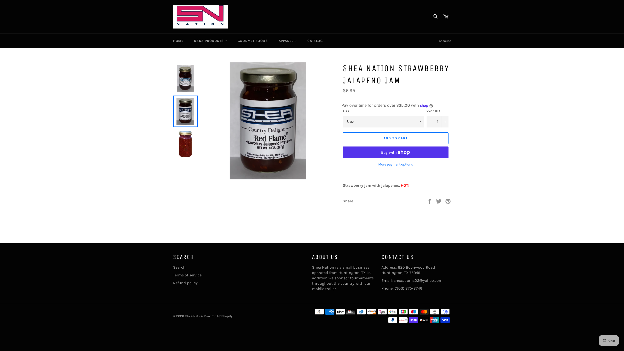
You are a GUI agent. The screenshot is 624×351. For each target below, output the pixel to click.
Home (178, 41)
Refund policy (185, 283)
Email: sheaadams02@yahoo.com (411, 280)
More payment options (395, 164)
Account (445, 41)
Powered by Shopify (218, 316)
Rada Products (209, 41)
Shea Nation (194, 316)
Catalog (314, 41)
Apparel (287, 41)
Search (179, 267)
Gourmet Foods (253, 41)
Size (346, 110)
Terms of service (187, 275)
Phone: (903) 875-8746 (401, 288)
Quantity (433, 110)
